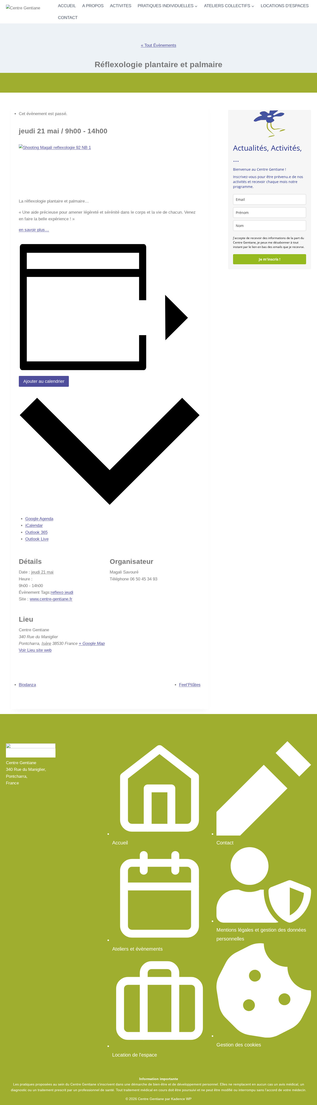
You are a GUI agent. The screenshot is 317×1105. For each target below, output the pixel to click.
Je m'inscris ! (269, 259)
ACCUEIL (67, 5)
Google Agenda (39, 518)
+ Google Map (92, 643)
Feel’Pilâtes (190, 684)
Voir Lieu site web (35, 650)
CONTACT (68, 17)
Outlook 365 (36, 532)
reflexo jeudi (62, 592)
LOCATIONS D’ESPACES (285, 5)
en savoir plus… (34, 229)
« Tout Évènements (158, 45)
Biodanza (27, 684)
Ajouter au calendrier (43, 381)
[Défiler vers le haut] (304, 1095)
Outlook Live (37, 539)
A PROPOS (93, 5)
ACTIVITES (120, 5)
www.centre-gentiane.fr (51, 599)
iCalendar (34, 525)
